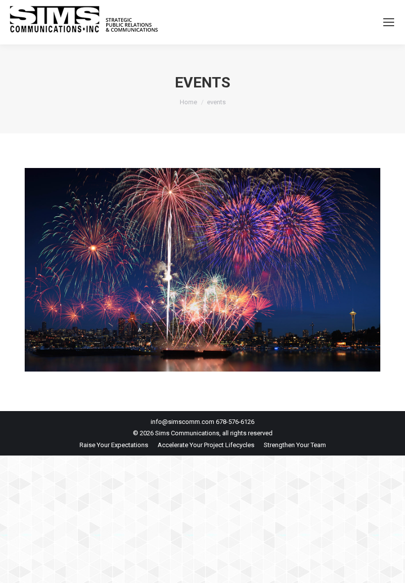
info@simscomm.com (182, 421)
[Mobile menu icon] (388, 22)
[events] (202, 270)
